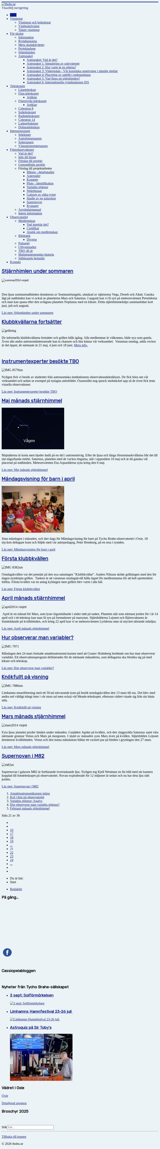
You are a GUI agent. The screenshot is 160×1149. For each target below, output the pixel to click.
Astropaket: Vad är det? (42, 60)
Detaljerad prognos (14, 1103)
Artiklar (32, 97)
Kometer (32, 179)
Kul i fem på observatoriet (27, 797)
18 (11, 837)
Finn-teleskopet (28, 93)
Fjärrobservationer (22, 149)
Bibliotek (24, 236)
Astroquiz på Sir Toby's (31, 1027)
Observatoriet (19, 217)
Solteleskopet (27, 112)
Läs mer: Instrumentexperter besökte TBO (29, 391)
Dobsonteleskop (29, 127)
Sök (4, 1127)
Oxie (5, 1095)
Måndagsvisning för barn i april (38, 479)
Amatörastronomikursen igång (30, 793)
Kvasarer (33, 206)
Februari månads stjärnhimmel (30, 808)
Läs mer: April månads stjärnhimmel (25, 628)
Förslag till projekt (30, 161)
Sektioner (24, 134)
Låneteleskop (27, 90)
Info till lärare (27, 157)
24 (11, 860)
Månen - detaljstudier (40, 172)
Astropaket (25, 56)
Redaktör (16, 889)
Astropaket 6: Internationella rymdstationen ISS (58, 82)
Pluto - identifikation (40, 183)
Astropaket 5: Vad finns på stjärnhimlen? (53, 78)
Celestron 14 (26, 119)
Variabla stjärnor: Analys (26, 801)
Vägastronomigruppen (33, 146)
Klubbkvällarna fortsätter (32, 322)
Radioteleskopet (28, 116)
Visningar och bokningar (34, 22)
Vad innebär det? (38, 224)
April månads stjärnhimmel (33, 598)
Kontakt (15, 262)
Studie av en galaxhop (41, 198)
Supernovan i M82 (23, 756)
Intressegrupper (20, 131)
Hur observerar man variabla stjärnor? (35, 804)
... (11, 845)
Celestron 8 (25, 108)
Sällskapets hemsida (31, 258)
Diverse (32, 239)
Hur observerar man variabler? (38, 637)
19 (11, 841)
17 (11, 834)
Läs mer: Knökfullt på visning (21, 707)
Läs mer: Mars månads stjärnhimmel (25, 747)
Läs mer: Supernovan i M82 (20, 786)
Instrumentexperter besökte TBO (40, 361)
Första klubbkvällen (25, 558)
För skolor (17, 33)
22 (11, 852)
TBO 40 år (25, 251)
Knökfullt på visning (25, 677)
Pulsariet (24, 243)
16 (11, 830)
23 (11, 856)
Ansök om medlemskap (42, 232)
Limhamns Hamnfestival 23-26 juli (41, 1011)
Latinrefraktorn (28, 123)
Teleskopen (17, 86)
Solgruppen (26, 142)
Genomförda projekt (31, 164)
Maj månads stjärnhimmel (32, 401)
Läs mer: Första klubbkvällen (21, 589)
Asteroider (33, 176)
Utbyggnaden (27, 247)
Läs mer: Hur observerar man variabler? (28, 668)
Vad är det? (25, 153)
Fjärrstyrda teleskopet (32, 101)
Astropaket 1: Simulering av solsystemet (53, 63)
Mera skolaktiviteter (31, 45)
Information (26, 37)
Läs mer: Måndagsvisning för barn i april (28, 549)
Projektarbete (27, 48)
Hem (13, 15)
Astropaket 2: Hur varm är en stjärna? (51, 67)
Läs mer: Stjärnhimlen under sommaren (27, 312)
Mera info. (81, 345)
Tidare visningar (29, 30)
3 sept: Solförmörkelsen (32, 995)
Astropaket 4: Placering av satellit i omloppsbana (59, 75)
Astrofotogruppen (30, 138)
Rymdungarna (27, 41)
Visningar (16, 18)
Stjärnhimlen (26, 52)
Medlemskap (26, 221)
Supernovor (34, 202)
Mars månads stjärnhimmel (33, 716)
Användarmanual (29, 209)
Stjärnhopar (34, 191)
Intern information (30, 213)
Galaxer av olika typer (41, 194)
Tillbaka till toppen (14, 1136)
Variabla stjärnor (37, 187)
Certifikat (33, 228)
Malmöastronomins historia (36, 254)
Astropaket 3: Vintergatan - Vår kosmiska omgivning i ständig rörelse (72, 71)
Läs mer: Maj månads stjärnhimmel (25, 470)
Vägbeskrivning (28, 26)
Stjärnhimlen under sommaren (37, 271)
